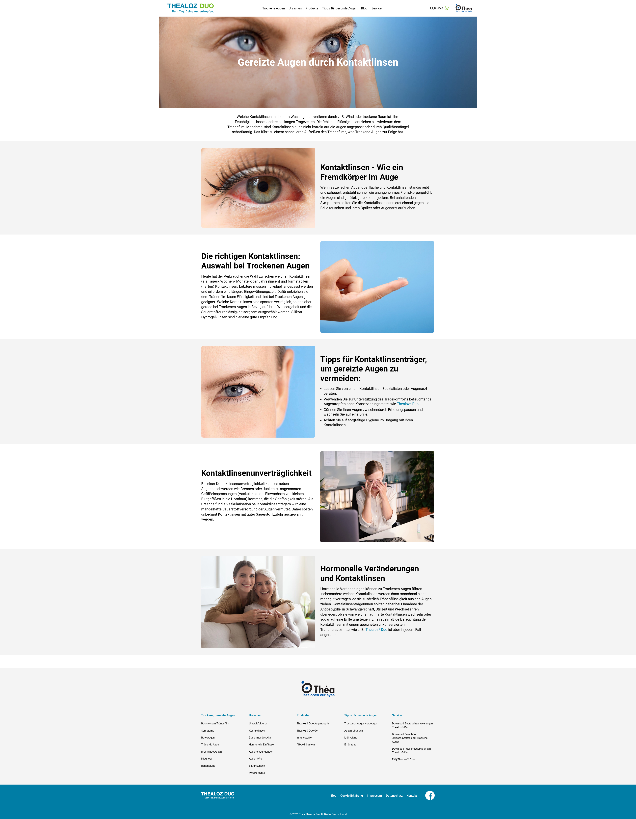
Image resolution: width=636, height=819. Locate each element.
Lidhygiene (350, 737)
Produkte (312, 8)
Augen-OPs (255, 758)
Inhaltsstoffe (304, 737)
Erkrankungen (257, 765)
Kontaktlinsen (257, 730)
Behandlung (208, 765)
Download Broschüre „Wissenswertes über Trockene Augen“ (409, 738)
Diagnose (206, 758)
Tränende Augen (210, 744)
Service (376, 8)
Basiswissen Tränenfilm (215, 723)
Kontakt (412, 795)
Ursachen (295, 8)
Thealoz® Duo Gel (307, 730)
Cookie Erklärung (351, 795)
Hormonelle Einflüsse (261, 744)
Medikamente (257, 772)
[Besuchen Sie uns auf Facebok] (426, 795)
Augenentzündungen (261, 751)
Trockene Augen (273, 8)
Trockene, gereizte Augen (218, 715)
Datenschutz (394, 795)
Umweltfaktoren (258, 723)
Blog (364, 8)
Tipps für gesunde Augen (339, 8)
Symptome (207, 730)
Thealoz (372, 630)
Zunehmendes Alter (260, 737)
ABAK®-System (306, 744)
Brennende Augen (211, 751)
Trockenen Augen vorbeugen (360, 723)
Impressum (374, 795)
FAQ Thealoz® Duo (403, 759)
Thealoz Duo (408, 404)
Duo (383, 630)
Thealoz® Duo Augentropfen (313, 723)
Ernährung (350, 744)
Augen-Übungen (353, 730)
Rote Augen (208, 737)
